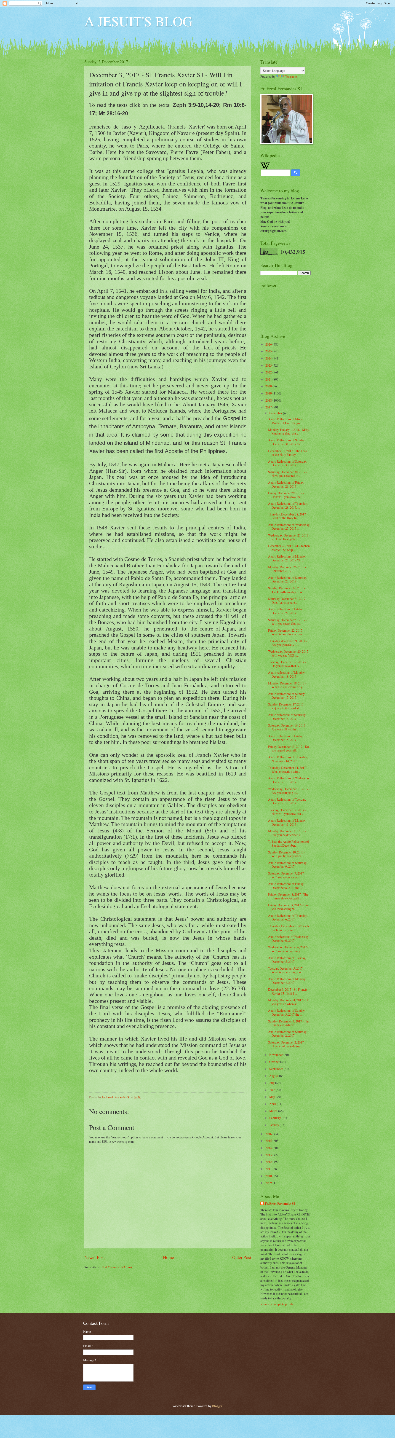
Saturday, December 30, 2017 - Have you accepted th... (287, 474)
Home (168, 1257)
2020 (268, 386)
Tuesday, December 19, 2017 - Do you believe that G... (287, 664)
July (272, 1083)
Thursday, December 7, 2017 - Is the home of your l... (288, 928)
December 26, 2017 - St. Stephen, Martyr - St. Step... (289, 548)
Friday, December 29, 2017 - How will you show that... (286, 495)
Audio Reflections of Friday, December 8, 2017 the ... (286, 886)
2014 (268, 1148)
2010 (268, 1176)
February (275, 1118)
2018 (268, 400)
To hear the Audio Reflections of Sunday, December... (288, 843)
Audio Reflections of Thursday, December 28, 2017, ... (287, 505)
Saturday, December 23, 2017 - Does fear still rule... (287, 600)
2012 (268, 1161)
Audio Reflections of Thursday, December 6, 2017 (287, 917)
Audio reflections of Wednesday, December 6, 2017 (288, 938)
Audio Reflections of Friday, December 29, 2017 (286, 484)
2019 (268, 393)
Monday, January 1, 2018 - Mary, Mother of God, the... (289, 431)
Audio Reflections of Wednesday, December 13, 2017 (289, 780)
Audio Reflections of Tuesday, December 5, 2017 (287, 960)
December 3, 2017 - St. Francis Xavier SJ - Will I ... (287, 991)
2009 (268, 1182)
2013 (268, 1155)
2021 (268, 379)
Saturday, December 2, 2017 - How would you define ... (287, 1044)
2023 (268, 365)
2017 (268, 407)
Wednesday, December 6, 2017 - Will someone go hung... (288, 949)
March (273, 1111)
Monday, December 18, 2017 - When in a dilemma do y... (287, 685)
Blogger (217, 1406)
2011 (268, 1169)
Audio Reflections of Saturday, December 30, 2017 (287, 463)
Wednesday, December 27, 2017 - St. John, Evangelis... (289, 537)
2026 (268, 344)
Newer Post (94, 1257)
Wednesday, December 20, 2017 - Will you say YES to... (289, 653)
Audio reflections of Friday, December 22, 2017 (285, 611)
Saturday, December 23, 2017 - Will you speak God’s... (287, 622)
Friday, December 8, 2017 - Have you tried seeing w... (289, 907)
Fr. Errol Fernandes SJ (280, 1204)
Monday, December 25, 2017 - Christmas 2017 (287, 569)
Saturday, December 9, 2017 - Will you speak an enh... (287, 875)
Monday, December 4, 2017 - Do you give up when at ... (288, 1002)
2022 (268, 372)
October (274, 1062)
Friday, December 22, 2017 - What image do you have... (286, 632)
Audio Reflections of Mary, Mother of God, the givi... (286, 421)
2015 (268, 1140)
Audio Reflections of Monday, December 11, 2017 (287, 822)
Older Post (241, 1257)
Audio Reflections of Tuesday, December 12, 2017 (287, 801)
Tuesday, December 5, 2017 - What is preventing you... (286, 970)
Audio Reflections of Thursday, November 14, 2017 (287, 759)
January (274, 1125)
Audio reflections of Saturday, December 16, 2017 (287, 717)
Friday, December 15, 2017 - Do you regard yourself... (288, 748)
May (272, 1097)
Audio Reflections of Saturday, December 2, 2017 (287, 1034)
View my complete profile (277, 1304)
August (274, 1075)
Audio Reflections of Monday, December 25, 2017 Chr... (287, 558)
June (272, 1090)
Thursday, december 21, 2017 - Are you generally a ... (287, 643)
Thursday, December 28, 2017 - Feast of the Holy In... (288, 516)
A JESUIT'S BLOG (138, 21)
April (273, 1104)
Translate (291, 76)
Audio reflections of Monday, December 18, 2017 (286, 674)
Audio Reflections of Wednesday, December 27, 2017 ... (289, 527)
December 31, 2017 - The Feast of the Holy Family (287, 453)
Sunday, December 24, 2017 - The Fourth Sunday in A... (286, 590)
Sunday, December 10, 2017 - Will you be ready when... (286, 854)
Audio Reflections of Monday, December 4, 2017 (287, 981)
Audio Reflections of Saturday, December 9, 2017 (287, 865)
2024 (268, 358)
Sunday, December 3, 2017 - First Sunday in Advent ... (289, 1023)
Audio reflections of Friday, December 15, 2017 (285, 738)
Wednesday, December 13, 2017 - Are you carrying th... (289, 791)
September (276, 1069)
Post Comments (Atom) (117, 1267)
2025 (268, 351)
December (276, 413)
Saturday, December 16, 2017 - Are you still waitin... (287, 727)
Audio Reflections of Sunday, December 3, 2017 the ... (286, 1012)
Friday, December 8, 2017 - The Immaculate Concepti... (288, 896)
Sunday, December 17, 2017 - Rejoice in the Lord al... (286, 706)
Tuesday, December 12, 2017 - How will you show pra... (287, 812)
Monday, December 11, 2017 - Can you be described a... (287, 833)
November (276, 1054)
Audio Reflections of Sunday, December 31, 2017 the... (286, 442)
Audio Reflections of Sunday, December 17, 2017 (286, 696)
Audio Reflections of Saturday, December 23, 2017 (287, 579)
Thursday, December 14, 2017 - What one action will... (288, 769)
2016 (268, 1134)
